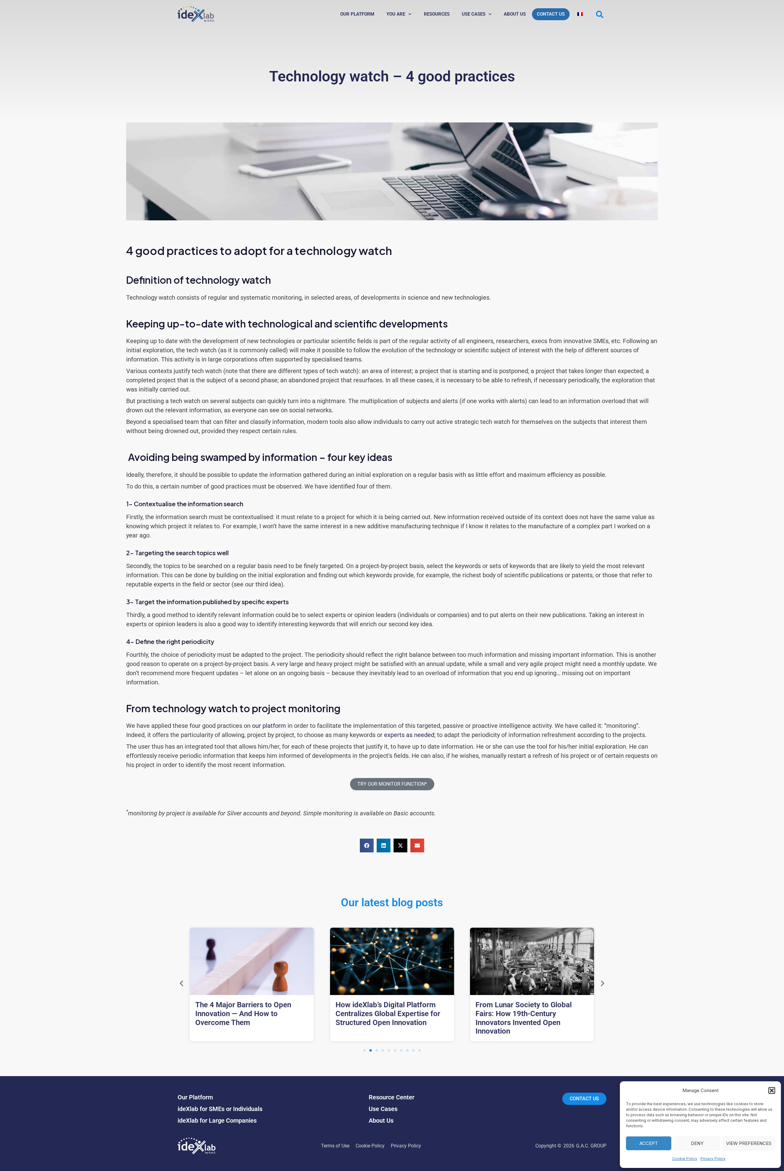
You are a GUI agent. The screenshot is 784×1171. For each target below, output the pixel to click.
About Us (381, 1120)
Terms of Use (335, 1146)
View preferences (748, 1143)
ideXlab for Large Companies (217, 1120)
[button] (772, 1090)
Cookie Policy (684, 1158)
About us (515, 14)
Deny (697, 1143)
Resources (437, 14)
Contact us (551, 14)
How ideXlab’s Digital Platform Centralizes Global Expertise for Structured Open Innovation (387, 1014)
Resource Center (391, 1097)
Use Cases (473, 14)
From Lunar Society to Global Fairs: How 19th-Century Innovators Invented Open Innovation (524, 1018)
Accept (648, 1143)
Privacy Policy (713, 1158)
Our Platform (357, 14)
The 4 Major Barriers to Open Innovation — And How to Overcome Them (243, 1014)
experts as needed (409, 735)
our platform (269, 725)
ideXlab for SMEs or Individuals (220, 1109)
